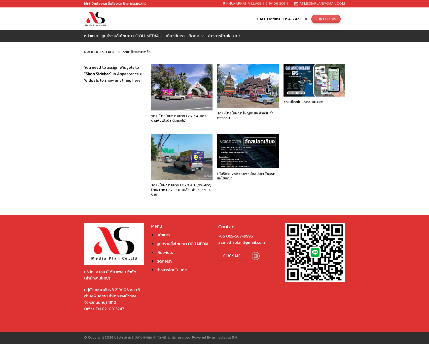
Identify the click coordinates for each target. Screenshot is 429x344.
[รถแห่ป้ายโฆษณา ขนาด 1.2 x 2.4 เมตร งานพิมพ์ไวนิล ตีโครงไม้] (182, 87)
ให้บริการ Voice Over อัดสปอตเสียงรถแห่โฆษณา (246, 176)
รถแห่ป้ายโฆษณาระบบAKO (303, 102)
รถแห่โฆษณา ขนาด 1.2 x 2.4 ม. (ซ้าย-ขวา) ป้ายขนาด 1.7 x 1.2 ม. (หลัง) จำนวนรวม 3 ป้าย (181, 190)
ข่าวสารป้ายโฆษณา (224, 36)
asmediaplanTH (224, 337)
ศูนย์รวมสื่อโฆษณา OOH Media (130, 36)
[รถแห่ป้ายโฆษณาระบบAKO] (314, 80)
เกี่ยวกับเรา (175, 36)
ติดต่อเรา (196, 36)
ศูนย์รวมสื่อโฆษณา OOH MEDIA (182, 244)
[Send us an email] (256, 256)
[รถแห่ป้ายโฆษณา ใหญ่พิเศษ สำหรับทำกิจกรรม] (248, 85)
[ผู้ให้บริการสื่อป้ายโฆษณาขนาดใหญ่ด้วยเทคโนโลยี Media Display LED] (104, 18)
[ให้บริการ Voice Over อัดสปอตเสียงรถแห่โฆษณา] (248, 151)
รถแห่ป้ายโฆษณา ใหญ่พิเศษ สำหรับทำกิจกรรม (245, 115)
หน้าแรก (91, 36)
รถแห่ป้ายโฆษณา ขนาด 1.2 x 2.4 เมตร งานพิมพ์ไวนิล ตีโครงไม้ (178, 118)
